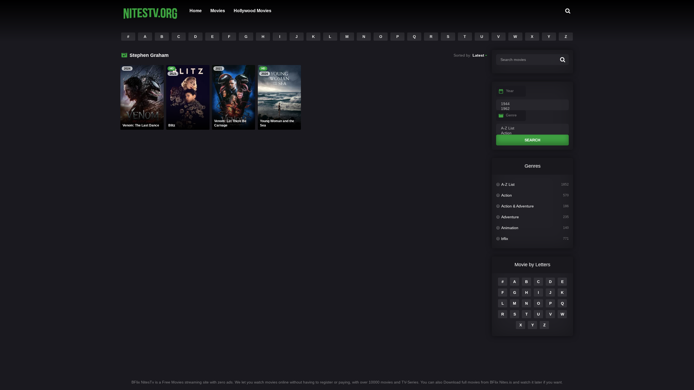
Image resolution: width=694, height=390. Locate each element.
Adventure (510, 217)
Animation (509, 228)
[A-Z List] (532, 128)
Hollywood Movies (252, 10)
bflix (504, 238)
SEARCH (532, 140)
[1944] (532, 104)
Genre (511, 115)
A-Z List (508, 184)
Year (510, 91)
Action (506, 195)
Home (195, 10)
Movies (217, 10)
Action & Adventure (517, 206)
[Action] (532, 133)
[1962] (532, 108)
